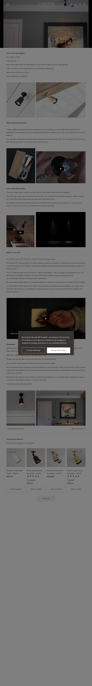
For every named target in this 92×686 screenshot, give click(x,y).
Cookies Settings (33, 350)
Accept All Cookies (58, 350)
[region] (46, 343)
